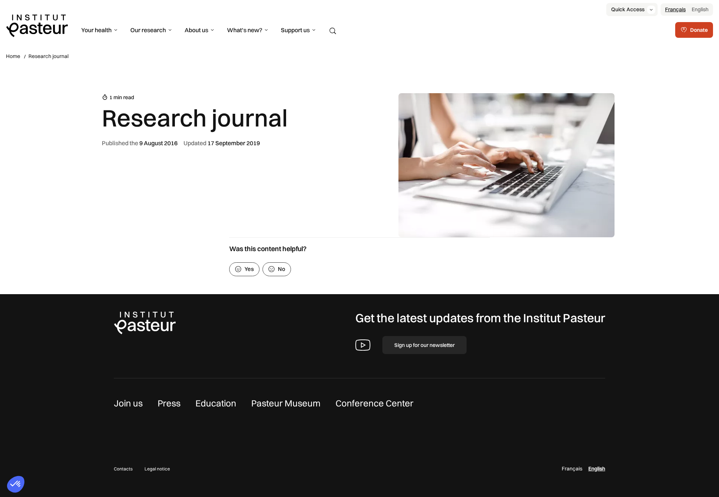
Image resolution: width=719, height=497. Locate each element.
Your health (96, 30)
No (281, 268)
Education (215, 403)
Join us (128, 403)
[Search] (333, 31)
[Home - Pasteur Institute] (37, 25)
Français (675, 9)
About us (196, 30)
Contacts (123, 469)
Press (169, 403)
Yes (249, 268)
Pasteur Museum (286, 403)
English (700, 9)
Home (13, 56)
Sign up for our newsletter (424, 345)
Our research (148, 30)
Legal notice (157, 469)
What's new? (244, 30)
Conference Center (374, 403)
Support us (295, 30)
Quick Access (627, 9)
